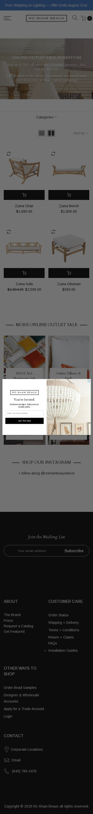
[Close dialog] (89, 381)
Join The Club (24, 421)
